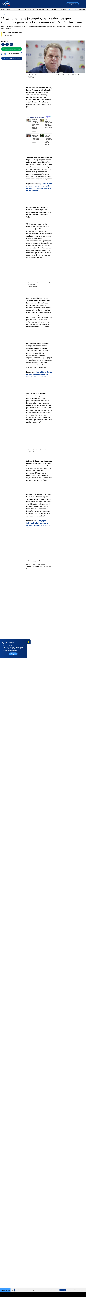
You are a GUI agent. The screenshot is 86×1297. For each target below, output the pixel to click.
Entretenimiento (28, 9)
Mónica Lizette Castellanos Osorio (12, 32)
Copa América (41, 564)
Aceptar (13, 654)
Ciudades (63, 9)
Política (17, 9)
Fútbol (33, 564)
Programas (72, 4)
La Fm (28, 564)
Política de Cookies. (12, 650)
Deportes (72, 9)
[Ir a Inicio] (6, 3)
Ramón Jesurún (30, 569)
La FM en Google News (13, 53)
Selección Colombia (32, 566)
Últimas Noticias (5, 1290)
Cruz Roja (46, 1290)
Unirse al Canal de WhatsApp (13, 49)
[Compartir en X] (7, 44)
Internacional (52, 9)
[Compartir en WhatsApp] (11, 44)
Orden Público (6, 9)
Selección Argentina (45, 566)
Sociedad (82, 9)
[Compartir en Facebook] (3, 44)
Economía (40, 9)
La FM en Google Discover (13, 58)
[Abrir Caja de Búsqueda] (82, 4)
